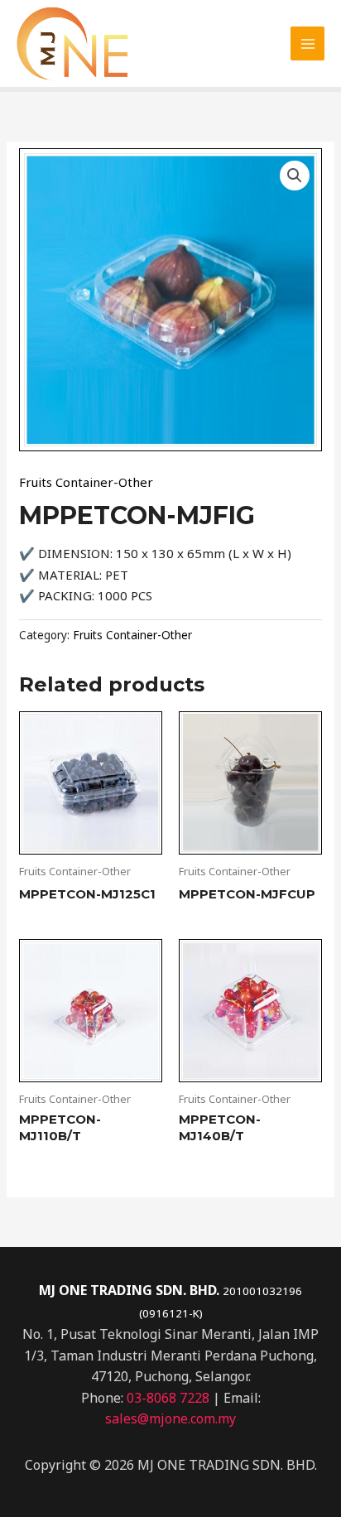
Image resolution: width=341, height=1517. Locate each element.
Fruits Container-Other (86, 482)
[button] (295, 175)
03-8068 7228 (168, 1398)
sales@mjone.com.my (170, 1418)
